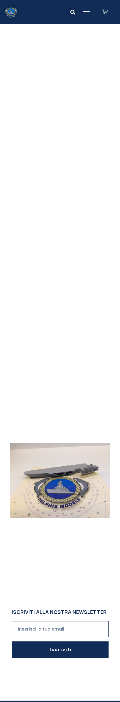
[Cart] (104, 12)
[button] (72, 12)
